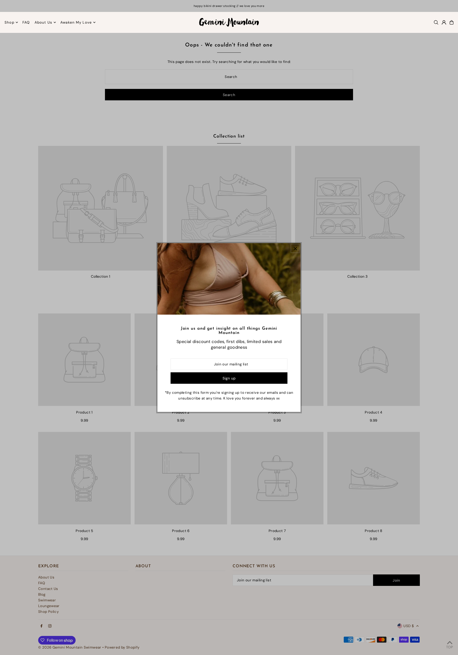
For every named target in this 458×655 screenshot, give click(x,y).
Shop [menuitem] (9, 22)
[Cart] (451, 22)
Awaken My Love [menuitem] (76, 22)
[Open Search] (436, 22)
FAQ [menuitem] (26, 22)
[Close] (295, 248)
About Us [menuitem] (43, 22)
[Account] (444, 22)
